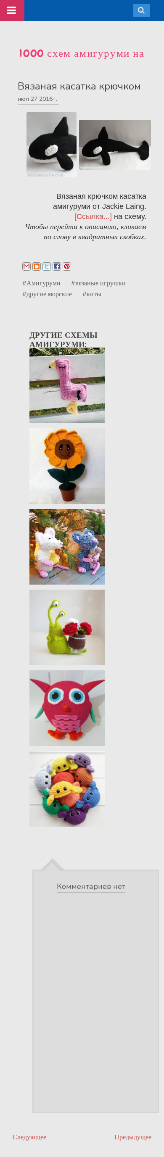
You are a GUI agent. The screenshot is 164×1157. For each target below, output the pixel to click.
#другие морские (47, 294)
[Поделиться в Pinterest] (67, 266)
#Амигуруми (41, 283)
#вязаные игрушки (98, 283)
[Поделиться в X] (46, 266)
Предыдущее (132, 1137)
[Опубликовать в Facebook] (57, 266)
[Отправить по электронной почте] (26, 266)
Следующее (29, 1137)
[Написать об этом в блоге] (36, 266)
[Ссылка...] (93, 216)
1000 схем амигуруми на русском (81, 60)
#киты (91, 294)
